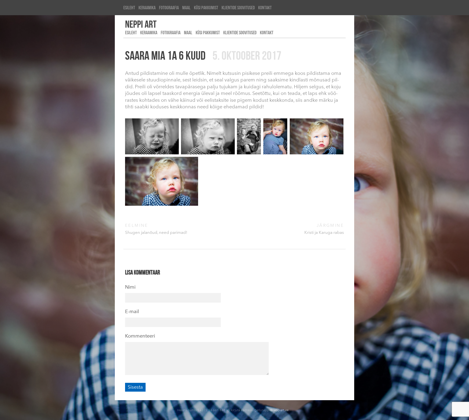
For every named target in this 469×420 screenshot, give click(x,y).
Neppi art (141, 24)
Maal (186, 7)
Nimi (130, 287)
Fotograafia (169, 7)
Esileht (129, 7)
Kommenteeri (140, 336)
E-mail (132, 311)
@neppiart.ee (279, 410)
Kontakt (265, 7)
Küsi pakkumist (206, 7)
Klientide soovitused (238, 7)
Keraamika (147, 7)
